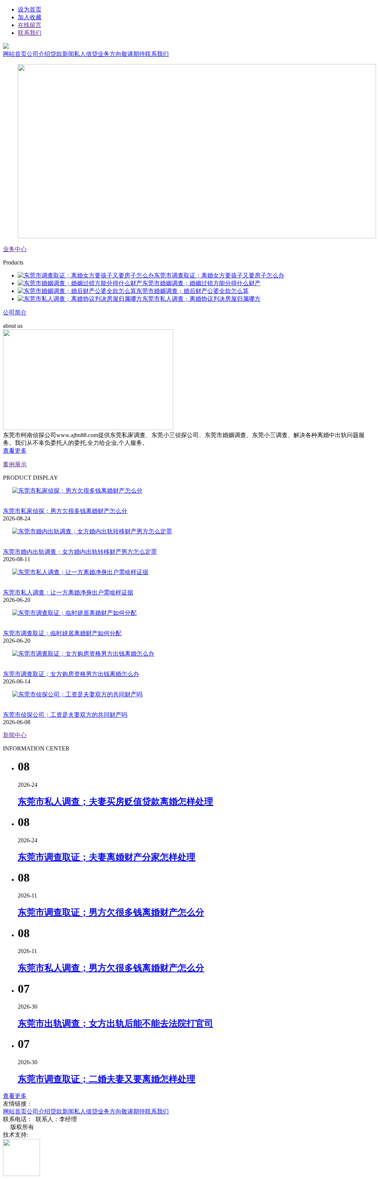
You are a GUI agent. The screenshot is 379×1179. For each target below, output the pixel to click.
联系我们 (29, 33)
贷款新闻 (62, 54)
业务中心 (15, 249)
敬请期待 (133, 54)
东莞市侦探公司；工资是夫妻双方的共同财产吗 (65, 715)
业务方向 (109, 54)
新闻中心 (15, 735)
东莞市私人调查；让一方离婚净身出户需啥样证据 (68, 592)
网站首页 (15, 54)
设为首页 (29, 9)
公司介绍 (38, 54)
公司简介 (15, 312)
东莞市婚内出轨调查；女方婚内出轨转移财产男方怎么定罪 (80, 552)
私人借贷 (86, 54)
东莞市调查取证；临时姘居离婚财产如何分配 (62, 633)
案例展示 (15, 464)
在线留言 (29, 25)
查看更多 (15, 450)
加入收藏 (29, 17)
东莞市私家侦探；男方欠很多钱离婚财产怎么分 (65, 511)
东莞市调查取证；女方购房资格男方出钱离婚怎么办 (71, 674)
